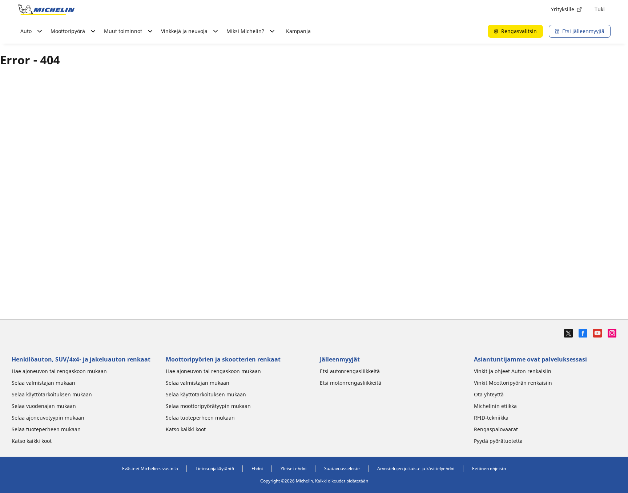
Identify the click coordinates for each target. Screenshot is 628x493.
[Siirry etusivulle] (46, 9)
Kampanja (298, 31)
